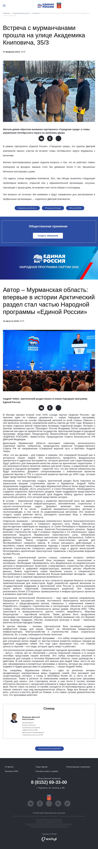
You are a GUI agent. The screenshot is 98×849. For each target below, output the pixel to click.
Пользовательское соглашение (49, 819)
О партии (9, 767)
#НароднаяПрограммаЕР (49, 748)
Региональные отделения (78, 767)
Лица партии (41, 767)
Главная (6, 13)
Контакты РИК (11, 771)
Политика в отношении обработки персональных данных (49, 824)
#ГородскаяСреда (53, 208)
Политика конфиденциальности (49, 822)
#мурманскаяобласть (27, 208)
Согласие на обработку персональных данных (49, 826)
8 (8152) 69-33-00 (49, 782)
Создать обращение (48, 235)
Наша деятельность (21, 13)
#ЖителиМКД (75, 208)
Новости (36, 13)
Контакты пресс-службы (47, 771)
